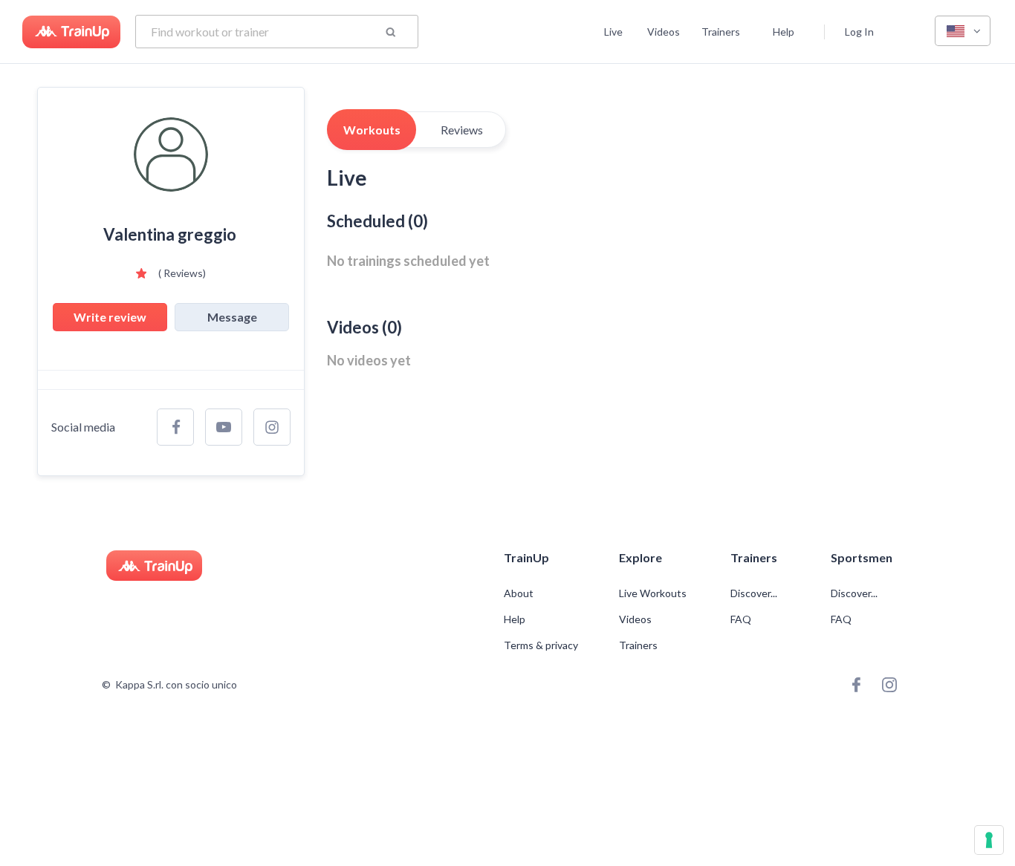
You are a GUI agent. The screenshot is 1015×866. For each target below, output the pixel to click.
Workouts (372, 130)
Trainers (720, 31)
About (519, 593)
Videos (663, 31)
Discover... (754, 593)
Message (232, 317)
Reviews (462, 130)
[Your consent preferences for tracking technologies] (989, 840)
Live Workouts (653, 593)
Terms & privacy (541, 645)
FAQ (740, 619)
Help (783, 31)
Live (613, 31)
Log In (859, 31)
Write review (110, 317)
